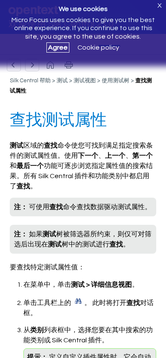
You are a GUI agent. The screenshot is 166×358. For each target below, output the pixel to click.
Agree (58, 47)
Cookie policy (98, 47)
